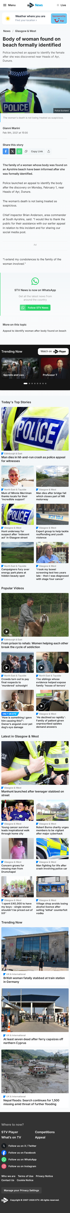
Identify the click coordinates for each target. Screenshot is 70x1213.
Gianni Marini (11, 128)
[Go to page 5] (37, 383)
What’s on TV (11, 1137)
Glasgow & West (25, 31)
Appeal (40, 1137)
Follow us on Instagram (22, 1166)
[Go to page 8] (45, 383)
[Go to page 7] (43, 383)
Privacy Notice (44, 1176)
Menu (12, 5)
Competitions (45, 1132)
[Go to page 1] (25, 383)
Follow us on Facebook (22, 1152)
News (7, 31)
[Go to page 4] (35, 383)
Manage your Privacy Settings (21, 1190)
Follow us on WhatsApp (22, 1159)
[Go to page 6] (40, 383)
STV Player (9, 1132)
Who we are (8, 1176)
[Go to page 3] (32, 383)
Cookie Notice (25, 1180)
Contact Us (7, 1180)
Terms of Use (25, 1176)
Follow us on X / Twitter (22, 1145)
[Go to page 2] (29, 383)
